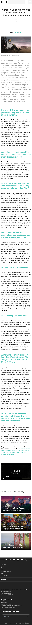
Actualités (3, 564)
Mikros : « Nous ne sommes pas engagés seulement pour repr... (14, 528)
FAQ (2, 573)
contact (5, 623)
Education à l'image (6, 571)
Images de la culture (6, 604)
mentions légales (24, 623)
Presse (3, 569)
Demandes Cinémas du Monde (8, 607)
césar (20, 32)
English (3, 579)
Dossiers (3, 566)
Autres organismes (6, 568)
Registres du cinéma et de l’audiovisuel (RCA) (11, 605)
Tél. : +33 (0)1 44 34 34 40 (7, 594)
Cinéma (5, 506)
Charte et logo (4, 575)
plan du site (13, 623)
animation (16, 32)
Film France (4, 602)
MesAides (3, 601)
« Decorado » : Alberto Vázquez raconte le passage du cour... (13, 509)
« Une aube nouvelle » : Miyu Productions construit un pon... (14, 546)
